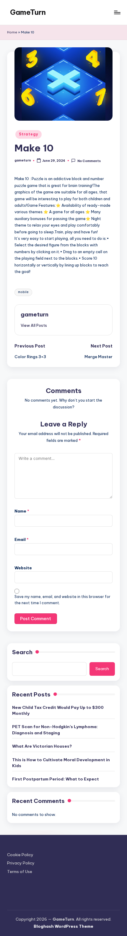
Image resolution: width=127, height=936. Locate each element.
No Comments (88, 161)
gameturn (34, 314)
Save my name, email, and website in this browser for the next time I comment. (62, 599)
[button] (34, 325)
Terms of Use (19, 871)
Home (12, 32)
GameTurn (28, 12)
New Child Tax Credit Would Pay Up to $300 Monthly (58, 710)
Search (22, 652)
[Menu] (117, 12)
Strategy (28, 134)
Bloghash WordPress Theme (63, 926)
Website (23, 567)
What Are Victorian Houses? (42, 746)
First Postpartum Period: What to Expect (55, 779)
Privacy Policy (21, 863)
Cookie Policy (20, 854)
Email (21, 539)
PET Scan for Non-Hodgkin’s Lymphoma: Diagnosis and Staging (55, 729)
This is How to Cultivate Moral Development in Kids (61, 762)
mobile (23, 292)
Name (21, 511)
